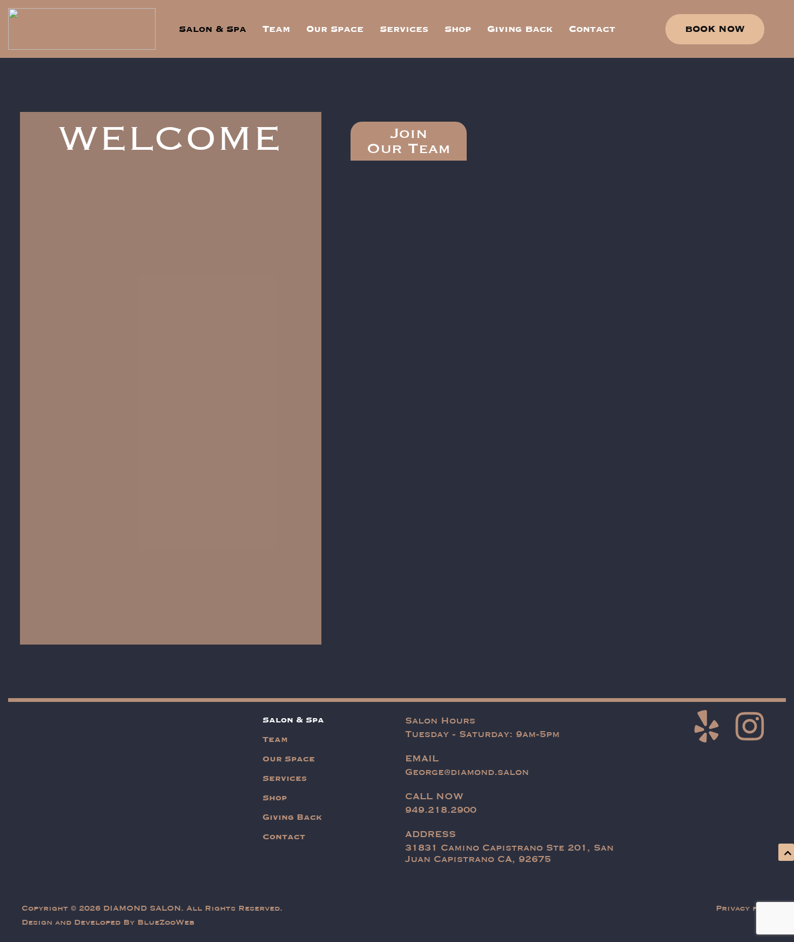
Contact (592, 29)
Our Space (335, 29)
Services (404, 29)
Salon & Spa (212, 29)
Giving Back (520, 29)
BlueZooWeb (165, 922)
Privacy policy (748, 908)
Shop (458, 29)
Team (276, 29)
